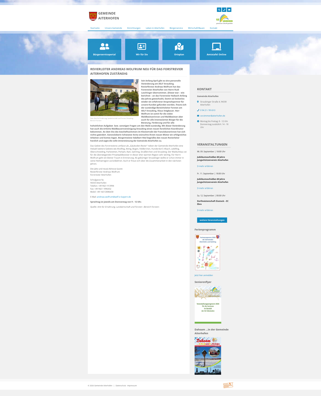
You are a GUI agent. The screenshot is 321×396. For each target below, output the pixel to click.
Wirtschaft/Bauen (196, 28)
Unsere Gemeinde (113, 28)
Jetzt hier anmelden (204, 275)
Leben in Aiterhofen (155, 28)
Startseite (95, 28)
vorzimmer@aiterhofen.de (212, 115)
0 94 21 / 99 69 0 (207, 110)
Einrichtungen (134, 28)
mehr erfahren (206, 166)
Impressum (132, 385)
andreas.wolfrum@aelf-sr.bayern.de (114, 196)
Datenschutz (121, 385)
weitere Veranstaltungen (212, 220)
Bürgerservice (176, 28)
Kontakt (213, 28)
